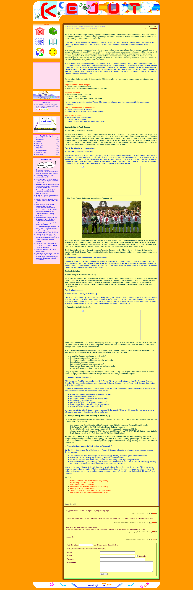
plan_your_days (41, 152)
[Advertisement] (46, 75)
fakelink (38, 141)
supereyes (39, 145)
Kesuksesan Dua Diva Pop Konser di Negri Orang (89, 481)
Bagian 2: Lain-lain (72, 92)
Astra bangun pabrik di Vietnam (82, 485)
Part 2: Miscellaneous (73, 115)
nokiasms (39, 149)
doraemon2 (39, 138)
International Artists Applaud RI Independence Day (89, 492)
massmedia (39, 154)
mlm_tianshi (39, 139)
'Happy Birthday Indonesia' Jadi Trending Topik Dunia (90, 490)
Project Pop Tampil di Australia (82, 483)
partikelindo (39, 147)
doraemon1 (39, 143)
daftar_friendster (41, 150)
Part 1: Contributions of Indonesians (80, 108)
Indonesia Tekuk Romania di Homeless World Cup (89, 486)
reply (150, 513)
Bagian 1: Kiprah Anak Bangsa (77, 85)
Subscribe (142, 556)
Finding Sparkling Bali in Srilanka (82, 488)
